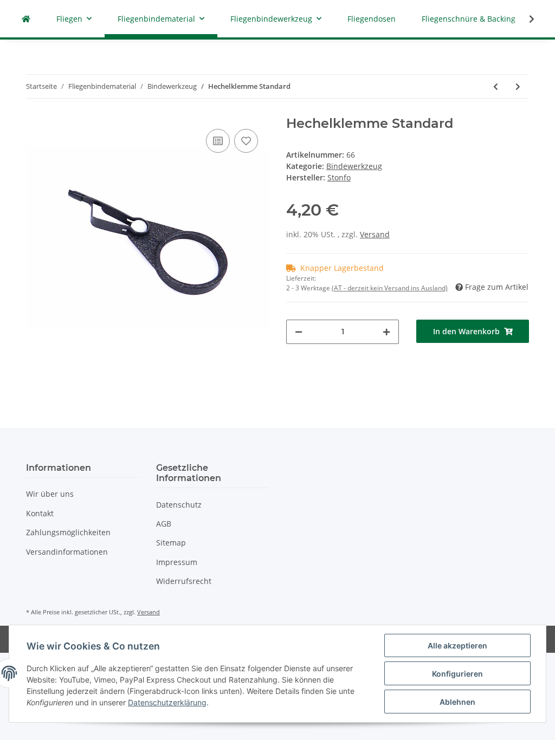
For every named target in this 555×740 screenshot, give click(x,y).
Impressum (176, 562)
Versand (375, 234)
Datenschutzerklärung (167, 702)
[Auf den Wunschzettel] (246, 141)
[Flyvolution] (26, 18)
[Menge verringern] (299, 331)
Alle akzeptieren (457, 645)
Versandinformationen (67, 552)
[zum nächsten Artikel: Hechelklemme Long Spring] (518, 86)
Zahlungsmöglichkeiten (68, 532)
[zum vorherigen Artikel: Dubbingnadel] (496, 86)
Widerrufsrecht (183, 581)
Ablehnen (457, 701)
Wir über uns (50, 494)
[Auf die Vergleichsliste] (218, 141)
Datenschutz (179, 504)
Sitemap (171, 542)
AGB (163, 523)
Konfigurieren (457, 673)
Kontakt (40, 513)
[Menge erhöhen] (386, 331)
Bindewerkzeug (354, 166)
